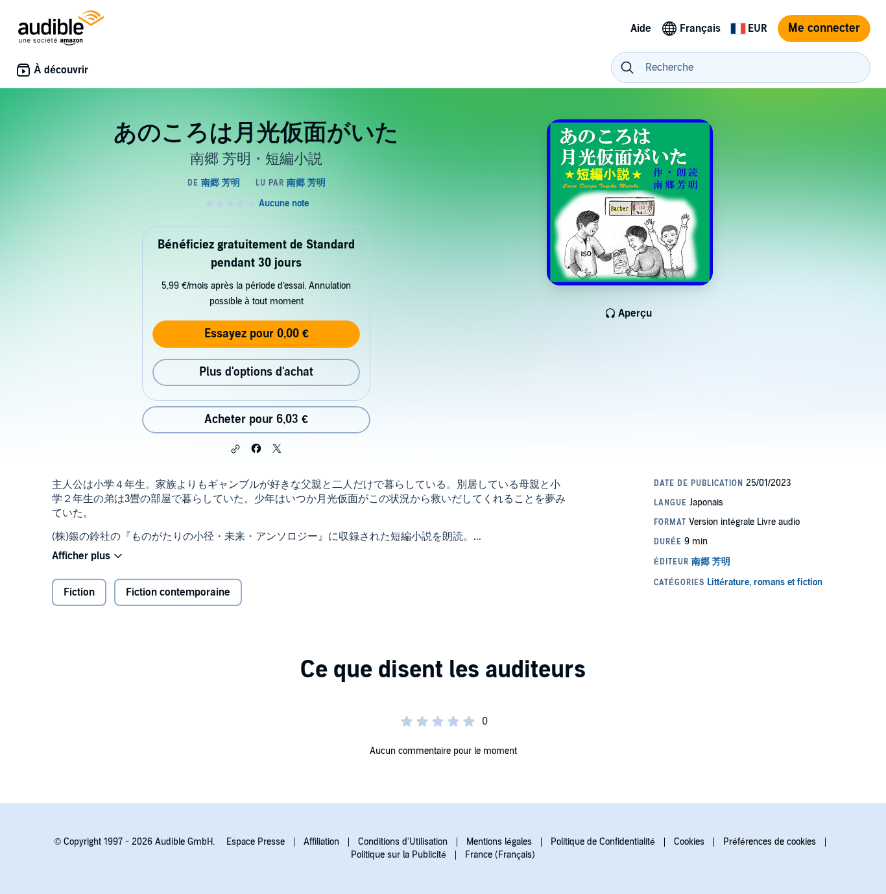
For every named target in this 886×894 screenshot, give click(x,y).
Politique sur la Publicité (398, 854)
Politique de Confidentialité (603, 841)
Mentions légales (499, 841)
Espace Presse (255, 841)
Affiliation (321, 841)
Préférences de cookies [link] (769, 841)
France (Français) (500, 854)
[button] (235, 449)
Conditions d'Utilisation (403, 841)
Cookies (689, 841)
